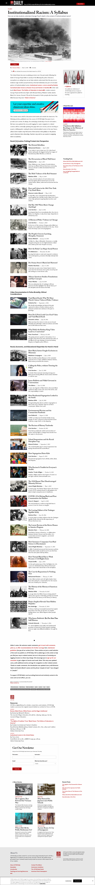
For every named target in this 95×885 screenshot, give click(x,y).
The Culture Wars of (73, 166)
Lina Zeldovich (32, 415)
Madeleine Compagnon (35, 355)
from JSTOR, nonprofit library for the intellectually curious (39, 4)
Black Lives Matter (29, 687)
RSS (11, 873)
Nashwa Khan (32, 515)
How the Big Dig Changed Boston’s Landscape (71, 172)
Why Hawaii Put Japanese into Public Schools (45, 800)
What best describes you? (41, 761)
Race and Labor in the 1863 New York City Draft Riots (42, 189)
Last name (37, 754)
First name (15, 754)
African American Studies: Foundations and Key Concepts (43, 278)
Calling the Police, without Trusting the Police (43, 366)
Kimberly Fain (32, 162)
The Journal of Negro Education (43, 689)
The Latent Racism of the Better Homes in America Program (43, 526)
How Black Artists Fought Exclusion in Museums (42, 351)
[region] (47, 881)
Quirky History (18, 826)
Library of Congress (48, 61)
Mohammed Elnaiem (34, 148)
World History (18, 796)
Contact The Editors (36, 865)
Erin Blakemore (33, 252)
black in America (30, 98)
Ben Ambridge (32, 606)
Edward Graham (33, 444)
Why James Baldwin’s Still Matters (43, 619)
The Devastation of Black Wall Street (42, 159)
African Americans (14, 687)
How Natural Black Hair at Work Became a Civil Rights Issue (40, 558)
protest (40, 687)
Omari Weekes (32, 281)
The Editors (31, 385)
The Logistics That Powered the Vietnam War (23, 800)
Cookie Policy (42, 883)
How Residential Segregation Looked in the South (43, 396)
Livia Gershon (32, 210)
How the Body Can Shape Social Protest (43, 249)
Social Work (33, 689)
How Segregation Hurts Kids (39, 453)
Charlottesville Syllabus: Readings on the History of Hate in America (73, 128)
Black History (22, 687)
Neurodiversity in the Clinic (69, 169)
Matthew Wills (32, 176)
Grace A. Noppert (33, 501)
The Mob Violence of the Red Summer (42, 173)
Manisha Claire (32, 530)
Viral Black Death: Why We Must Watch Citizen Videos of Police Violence (43, 299)
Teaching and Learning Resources (19, 871)
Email (14, 761)
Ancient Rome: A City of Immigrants (71, 163)
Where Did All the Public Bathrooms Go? (73, 161)
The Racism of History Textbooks (40, 425)
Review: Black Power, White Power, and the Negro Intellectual (28, 711)
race (44, 687)
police (36, 687)
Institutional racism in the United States (22, 735)
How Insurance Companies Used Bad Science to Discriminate (42, 543)
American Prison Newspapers (39, 871)
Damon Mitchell (33, 239)
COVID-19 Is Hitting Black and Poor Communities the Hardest (42, 497)
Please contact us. (14, 683)
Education (40, 796)
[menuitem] (80, 4)
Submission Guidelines (37, 867)
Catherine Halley (16, 68)
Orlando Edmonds (33, 623)
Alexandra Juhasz (33, 319)
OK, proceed (77, 881)
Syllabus (10, 9)
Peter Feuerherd (33, 334)
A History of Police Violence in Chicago (43, 220)
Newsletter (80, 4)
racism (48, 687)
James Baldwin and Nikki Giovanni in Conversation (42, 381)
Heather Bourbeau (33, 265)
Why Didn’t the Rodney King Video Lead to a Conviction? (41, 330)
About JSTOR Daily (15, 865)
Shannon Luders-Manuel (35, 193)
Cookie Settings (68, 880)
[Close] (92, 880)
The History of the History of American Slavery (42, 588)
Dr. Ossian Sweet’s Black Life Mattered (42, 263)
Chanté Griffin (32, 562)
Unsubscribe (13, 869)
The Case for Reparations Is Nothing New (41, 573)
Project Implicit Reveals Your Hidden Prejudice (42, 602)
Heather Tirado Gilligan (35, 472)
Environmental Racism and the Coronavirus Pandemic (39, 411)
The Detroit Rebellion (36, 145)
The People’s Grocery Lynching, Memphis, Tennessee (39, 235)
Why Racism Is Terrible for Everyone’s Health (42, 468)
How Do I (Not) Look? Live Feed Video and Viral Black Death (43, 316)
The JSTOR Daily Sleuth (37, 869)
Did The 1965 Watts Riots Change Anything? (41, 206)
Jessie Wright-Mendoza (35, 486)
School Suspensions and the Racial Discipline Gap (41, 440)
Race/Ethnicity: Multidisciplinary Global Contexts (20, 689)
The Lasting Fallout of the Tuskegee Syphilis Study (41, 511)
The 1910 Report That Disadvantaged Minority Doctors (42, 482)
